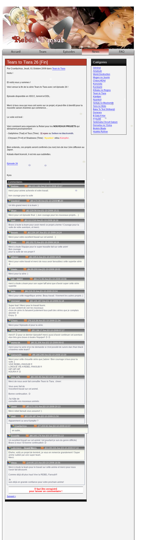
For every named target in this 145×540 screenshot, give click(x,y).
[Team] (42, 52)
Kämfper (97, 96)
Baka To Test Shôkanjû (104, 109)
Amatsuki (97, 71)
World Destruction (101, 74)
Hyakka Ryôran (100, 131)
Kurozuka (97, 84)
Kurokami (97, 87)
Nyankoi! (97, 100)
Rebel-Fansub (73, 25)
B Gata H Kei (99, 115)
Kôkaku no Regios (102, 90)
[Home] (15, 52)
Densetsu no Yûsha (102, 125)
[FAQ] (121, 52)
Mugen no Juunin (101, 77)
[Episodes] (69, 52)
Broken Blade (99, 128)
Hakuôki (97, 119)
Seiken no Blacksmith (103, 103)
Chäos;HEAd (99, 80)
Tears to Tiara (58, 68)
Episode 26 (12, 163)
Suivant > (11, 496)
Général (97, 68)
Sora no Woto (99, 106)
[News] (95, 52)
